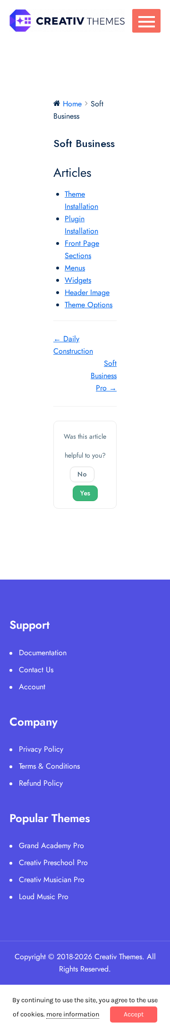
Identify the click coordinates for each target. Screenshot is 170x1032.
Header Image (87, 292)
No (82, 474)
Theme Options (88, 304)
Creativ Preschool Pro (53, 862)
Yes (85, 493)
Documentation (43, 652)
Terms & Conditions (49, 766)
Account (32, 686)
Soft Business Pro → (104, 375)
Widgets (78, 280)
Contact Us (36, 669)
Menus (75, 267)
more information (72, 1014)
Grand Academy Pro (51, 845)
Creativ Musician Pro (52, 879)
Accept (134, 1014)
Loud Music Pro (43, 896)
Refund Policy (41, 783)
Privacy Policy (41, 749)
